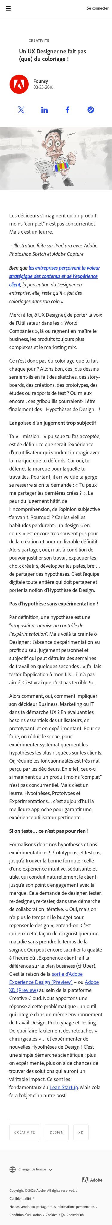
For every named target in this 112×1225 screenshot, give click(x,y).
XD (81, 1132)
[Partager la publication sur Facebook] (67, 110)
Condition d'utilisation (26, 1215)
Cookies (51, 1215)
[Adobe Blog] (25, 8)
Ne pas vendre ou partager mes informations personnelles (52, 1207)
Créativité (39, 40)
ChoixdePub (75, 1215)
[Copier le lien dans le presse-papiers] (91, 110)
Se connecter (97, 8)
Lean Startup (64, 1087)
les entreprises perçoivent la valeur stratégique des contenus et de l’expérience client (54, 276)
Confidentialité (20, 1199)
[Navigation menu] (8, 8)
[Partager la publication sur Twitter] (21, 110)
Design (57, 1132)
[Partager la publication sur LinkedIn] (44, 110)
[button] (56, 1169)
